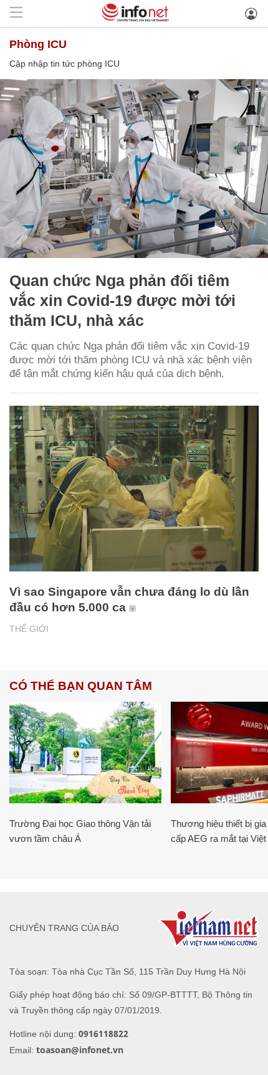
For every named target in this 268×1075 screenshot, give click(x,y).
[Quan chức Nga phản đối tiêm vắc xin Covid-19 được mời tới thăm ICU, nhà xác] (134, 168)
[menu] (16, 13)
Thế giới (29, 629)
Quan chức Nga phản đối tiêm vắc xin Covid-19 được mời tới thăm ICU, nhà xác (122, 300)
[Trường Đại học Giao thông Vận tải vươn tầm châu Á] (85, 752)
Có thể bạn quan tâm (80, 685)
